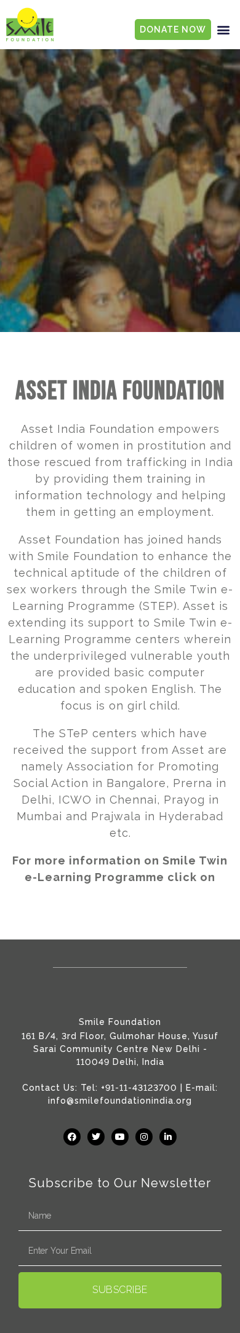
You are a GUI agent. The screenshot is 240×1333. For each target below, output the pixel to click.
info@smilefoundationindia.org (120, 1101)
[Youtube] (120, 1136)
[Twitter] (96, 1136)
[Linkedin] (168, 1136)
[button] (223, 30)
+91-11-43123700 (139, 1088)
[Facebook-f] (72, 1136)
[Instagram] (144, 1136)
